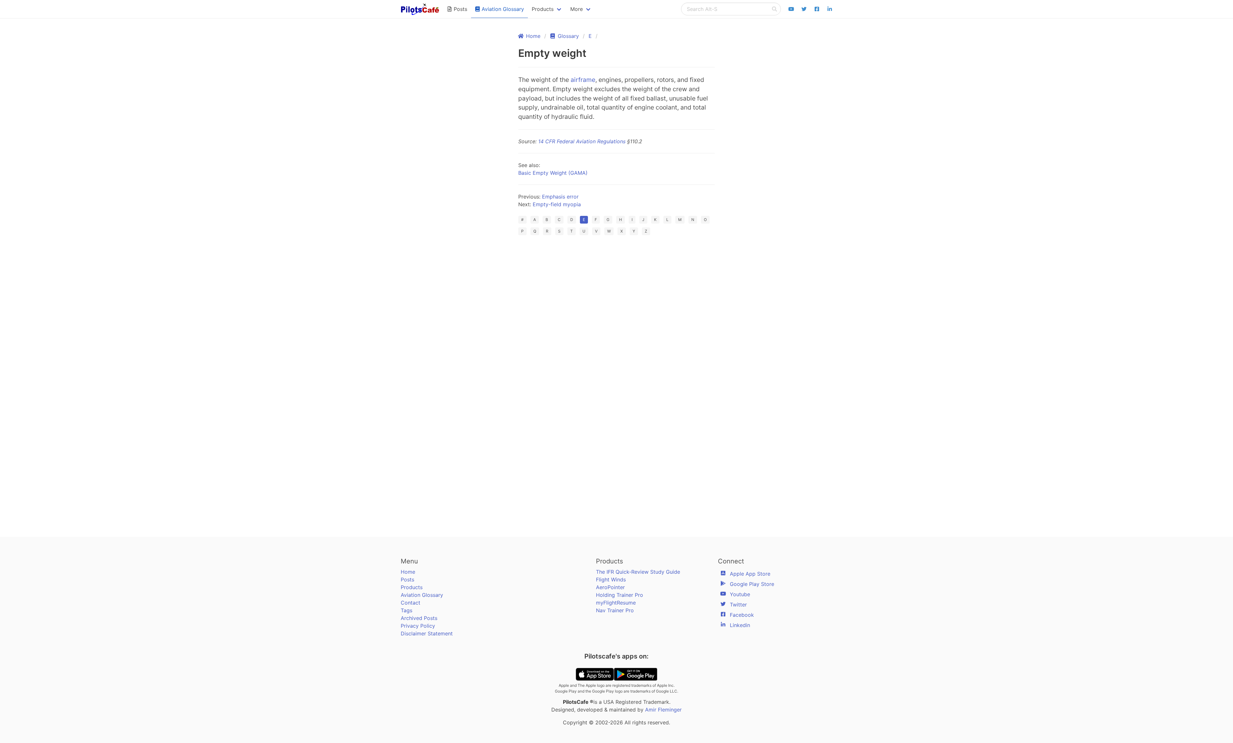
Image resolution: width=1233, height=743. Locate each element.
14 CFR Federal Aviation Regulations (581, 141)
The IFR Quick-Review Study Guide (638, 572)
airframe (583, 80)
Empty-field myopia (557, 204)
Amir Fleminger (663, 709)
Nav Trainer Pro (615, 610)
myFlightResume (616, 602)
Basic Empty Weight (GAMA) (553, 173)
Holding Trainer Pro (619, 595)
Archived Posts (419, 618)
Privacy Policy (418, 626)
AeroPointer (610, 587)
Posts (407, 579)
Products (412, 587)
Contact (410, 602)
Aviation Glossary (422, 595)
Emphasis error (560, 196)
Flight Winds (611, 579)
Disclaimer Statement (427, 633)
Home (408, 572)
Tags (406, 610)
